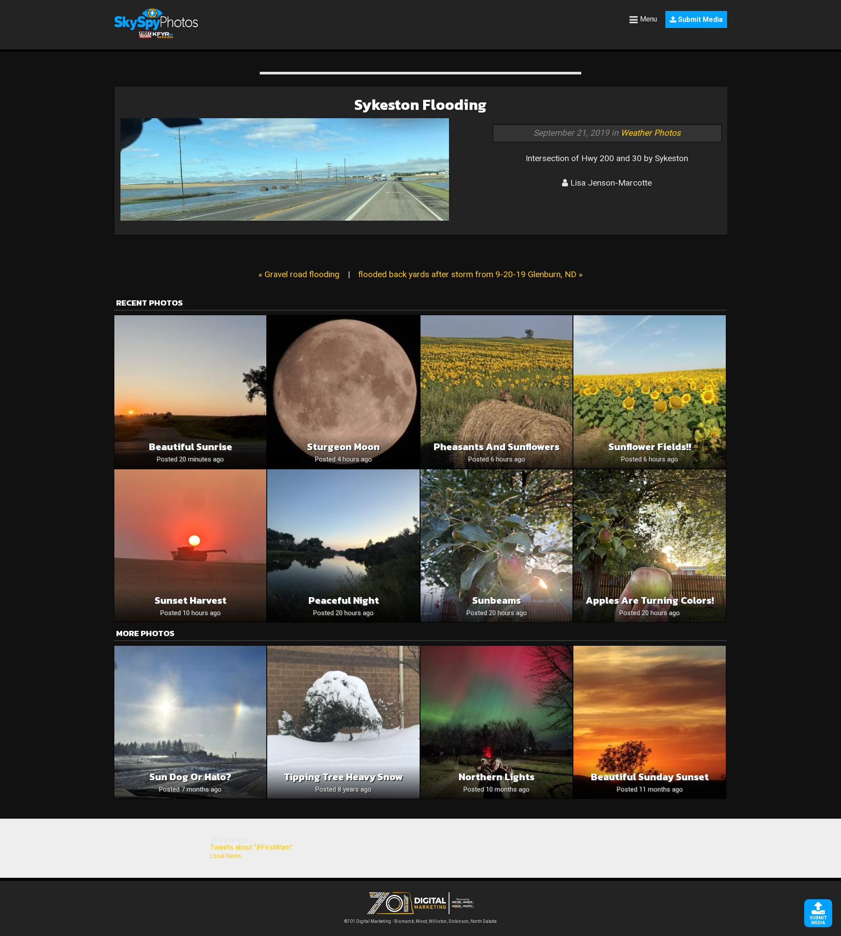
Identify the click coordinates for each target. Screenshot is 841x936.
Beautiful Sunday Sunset (650, 777)
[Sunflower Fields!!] (649, 391)
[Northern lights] (496, 722)
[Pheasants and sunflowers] (496, 391)
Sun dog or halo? (190, 777)
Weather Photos (651, 133)
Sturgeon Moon (343, 447)
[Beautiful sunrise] (190, 391)
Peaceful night (343, 600)
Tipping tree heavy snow (343, 777)
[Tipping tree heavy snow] (343, 722)
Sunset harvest (190, 600)
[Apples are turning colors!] (649, 546)
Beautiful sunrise (190, 447)
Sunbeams (496, 600)
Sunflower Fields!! (649, 447)
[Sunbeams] (496, 546)
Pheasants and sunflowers (496, 447)
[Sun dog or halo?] (190, 722)
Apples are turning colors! (650, 600)
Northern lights (496, 777)
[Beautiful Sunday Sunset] (649, 722)
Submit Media (699, 19)
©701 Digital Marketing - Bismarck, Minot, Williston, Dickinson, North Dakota (420, 921)
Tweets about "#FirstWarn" (251, 847)
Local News (225, 855)
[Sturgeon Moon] (343, 391)
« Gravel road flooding (298, 274)
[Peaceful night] (343, 546)
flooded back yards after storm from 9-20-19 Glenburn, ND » (470, 274)
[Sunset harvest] (190, 546)
